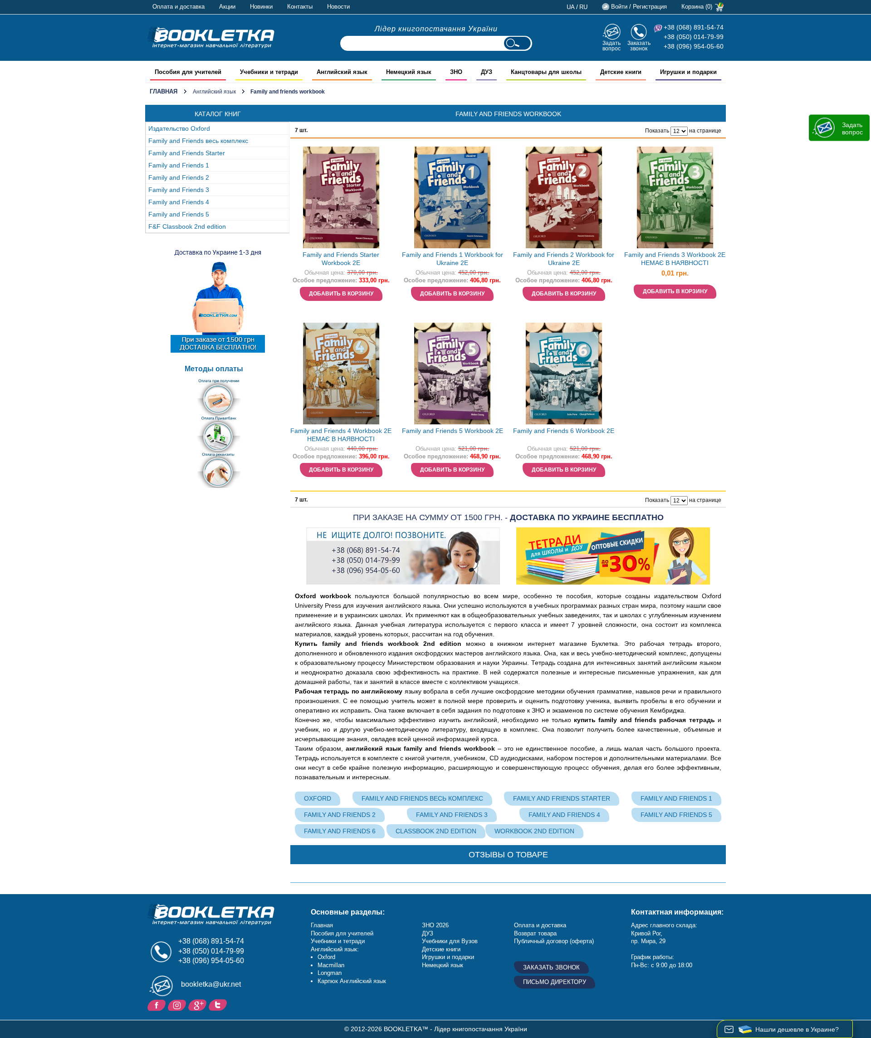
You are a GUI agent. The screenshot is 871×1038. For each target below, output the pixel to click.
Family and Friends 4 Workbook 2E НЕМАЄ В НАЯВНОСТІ (340, 435)
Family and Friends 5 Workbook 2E (452, 430)
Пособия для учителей (342, 933)
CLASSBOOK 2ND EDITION (436, 831)
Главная (163, 91)
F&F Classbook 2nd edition (187, 226)
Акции (227, 6)
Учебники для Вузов (450, 941)
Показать (657, 131)
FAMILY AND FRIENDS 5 (676, 814)
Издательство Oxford (179, 128)
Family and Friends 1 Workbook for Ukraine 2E (452, 259)
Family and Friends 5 (178, 214)
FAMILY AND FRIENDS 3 (452, 814)
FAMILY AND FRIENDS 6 (340, 831)
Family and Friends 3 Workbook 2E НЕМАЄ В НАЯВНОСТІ (674, 259)
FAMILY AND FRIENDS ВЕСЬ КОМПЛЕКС (422, 798)
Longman (330, 972)
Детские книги (441, 949)
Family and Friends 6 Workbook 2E (563, 430)
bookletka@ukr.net (211, 984)
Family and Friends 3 (178, 189)
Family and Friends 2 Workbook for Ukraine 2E (563, 259)
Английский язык (214, 92)
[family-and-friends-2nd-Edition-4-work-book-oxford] (341, 373)
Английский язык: (335, 949)
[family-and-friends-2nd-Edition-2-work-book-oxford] (564, 197)
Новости (338, 6)
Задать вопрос (611, 45)
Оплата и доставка (178, 6)
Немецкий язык (442, 965)
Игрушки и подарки (448, 957)
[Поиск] (517, 43)
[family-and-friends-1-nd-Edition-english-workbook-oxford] (452, 197)
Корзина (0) (696, 6)
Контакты (300, 6)
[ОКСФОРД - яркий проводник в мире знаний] (210, 37)
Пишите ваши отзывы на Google (198, 1004)
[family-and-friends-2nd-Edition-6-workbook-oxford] (564, 373)
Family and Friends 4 (178, 202)
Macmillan (331, 965)
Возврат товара (535, 933)
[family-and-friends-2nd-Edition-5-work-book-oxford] (452, 373)
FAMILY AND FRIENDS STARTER (561, 798)
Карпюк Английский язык (352, 981)
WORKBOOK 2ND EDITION (534, 831)
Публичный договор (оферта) (554, 941)
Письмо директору (554, 982)
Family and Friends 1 (178, 165)
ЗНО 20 (432, 925)
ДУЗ (427, 933)
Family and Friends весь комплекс (198, 140)
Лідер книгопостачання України (436, 29)
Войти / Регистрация (639, 6)
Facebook (157, 1004)
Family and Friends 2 (178, 177)
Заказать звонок (639, 45)
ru (583, 7)
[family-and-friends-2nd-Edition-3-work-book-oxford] (675, 197)
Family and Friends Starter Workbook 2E (341, 259)
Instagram (178, 1004)
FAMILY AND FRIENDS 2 (340, 814)
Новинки (261, 6)
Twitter (219, 1004)
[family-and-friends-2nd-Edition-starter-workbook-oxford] (341, 197)
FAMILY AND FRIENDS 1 (676, 798)
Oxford (317, 798)
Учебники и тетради (338, 941)
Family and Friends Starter (186, 153)
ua (571, 7)
